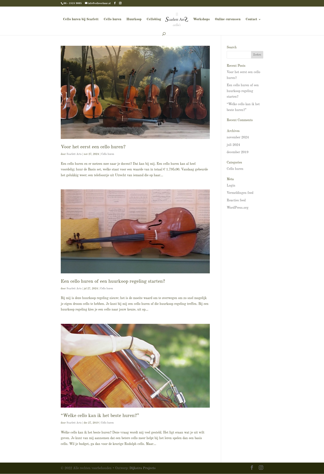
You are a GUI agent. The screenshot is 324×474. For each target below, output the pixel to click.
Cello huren (112, 19)
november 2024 (238, 137)
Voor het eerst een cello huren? (93, 147)
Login (231, 185)
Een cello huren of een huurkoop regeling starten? (113, 281)
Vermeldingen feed (240, 193)
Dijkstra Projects (142, 468)
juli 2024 (233, 145)
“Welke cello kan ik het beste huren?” (100, 415)
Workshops (201, 19)
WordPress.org (237, 207)
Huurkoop (134, 19)
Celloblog (154, 19)
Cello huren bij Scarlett (81, 19)
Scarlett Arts (74, 154)
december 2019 (237, 152)
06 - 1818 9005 (73, 3)
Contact (251, 19)
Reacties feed (236, 200)
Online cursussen (228, 19)
